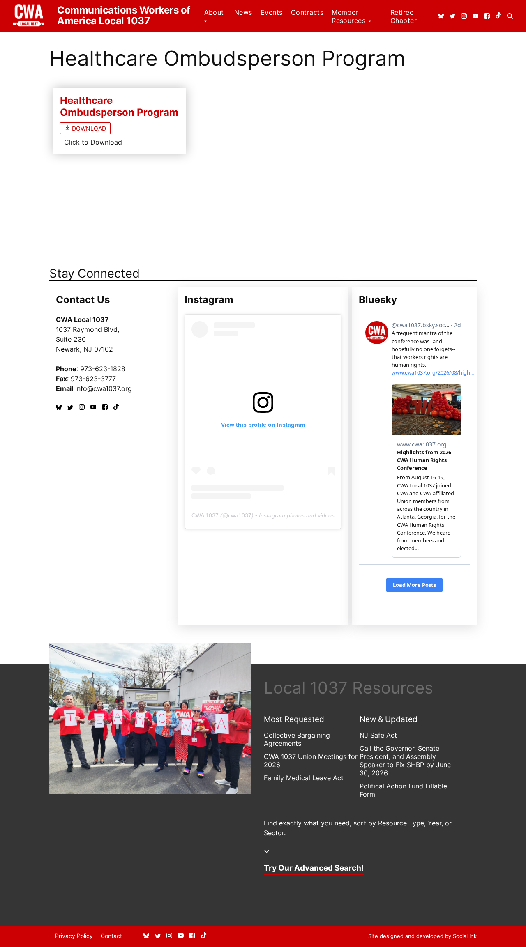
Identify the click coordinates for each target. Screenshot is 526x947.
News (243, 12)
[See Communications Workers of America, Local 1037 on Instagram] (464, 16)
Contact (111, 935)
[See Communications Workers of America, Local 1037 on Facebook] (487, 16)
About (214, 12)
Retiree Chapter (403, 16)
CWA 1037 (205, 515)
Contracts (307, 12)
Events (272, 12)
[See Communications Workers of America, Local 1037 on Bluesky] (441, 16)
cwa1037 (239, 515)
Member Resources (348, 16)
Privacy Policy (74, 935)
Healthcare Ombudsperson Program (119, 106)
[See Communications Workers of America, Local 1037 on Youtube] (475, 16)
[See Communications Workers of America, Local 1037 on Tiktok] (498, 16)
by (422, 936)
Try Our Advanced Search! (314, 868)
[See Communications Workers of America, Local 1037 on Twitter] (452, 16)
